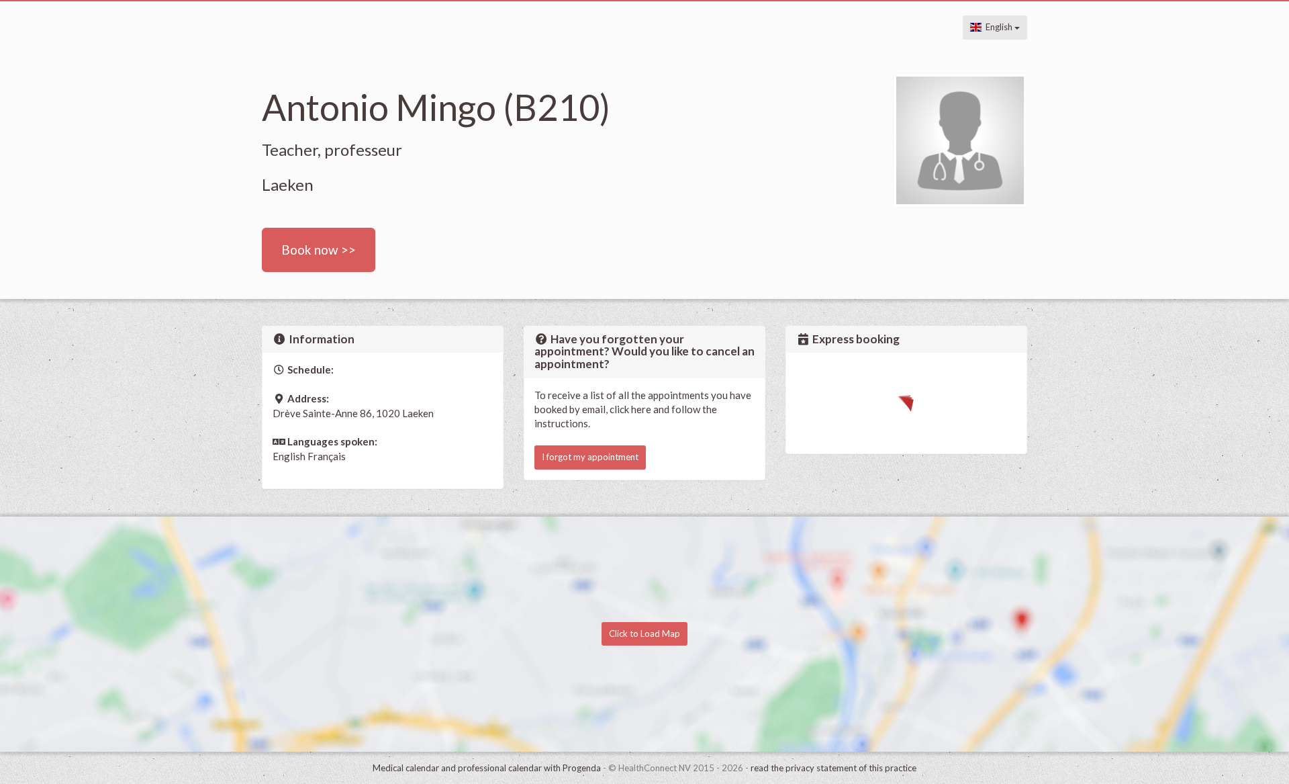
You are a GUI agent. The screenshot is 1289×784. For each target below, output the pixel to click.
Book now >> (318, 249)
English (998, 26)
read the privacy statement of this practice (833, 768)
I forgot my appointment (590, 456)
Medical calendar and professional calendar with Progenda (487, 768)
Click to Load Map (644, 633)
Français (326, 456)
